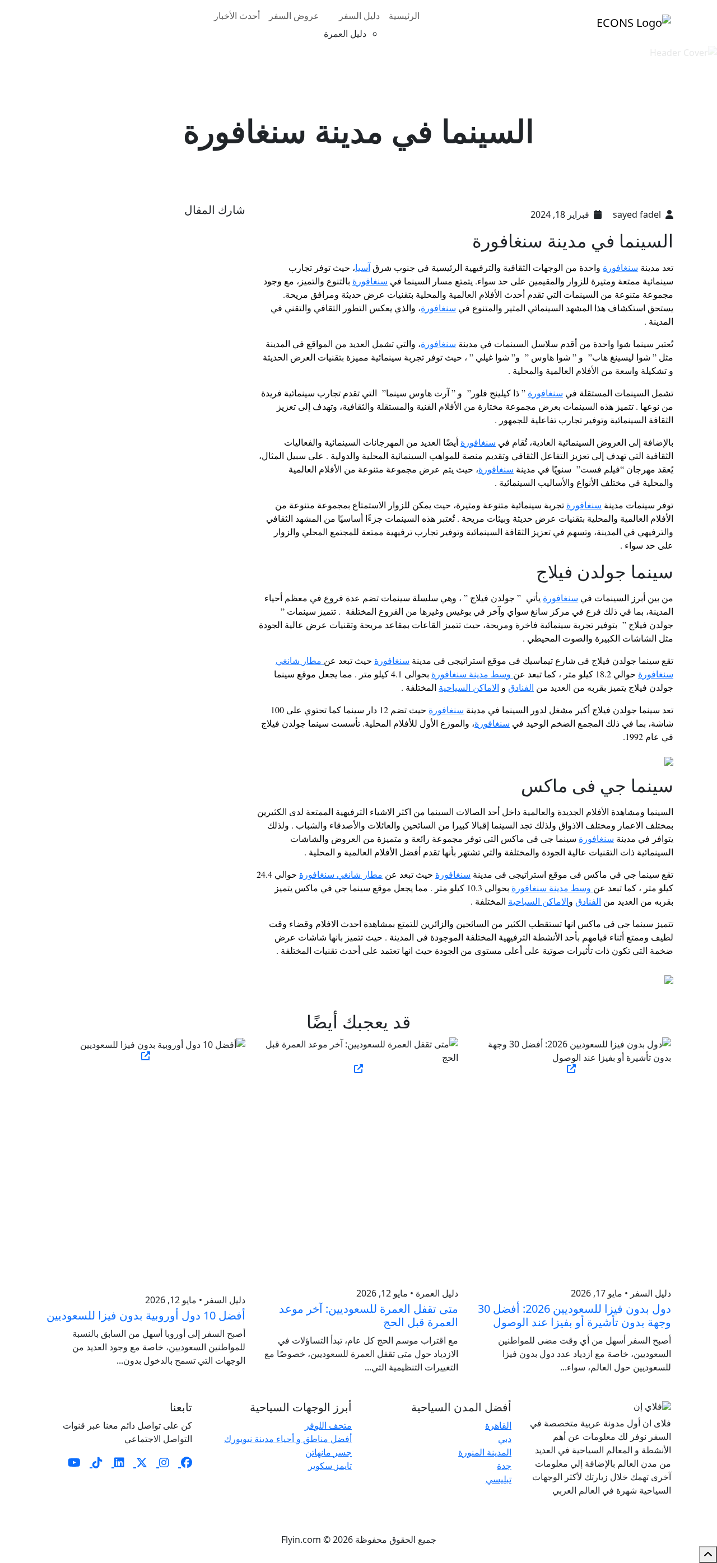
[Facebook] (185, 1462)
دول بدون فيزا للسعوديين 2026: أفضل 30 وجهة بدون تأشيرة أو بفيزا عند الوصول (574, 1315)
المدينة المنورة (484, 1452)
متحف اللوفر (328, 1425)
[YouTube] (74, 1462)
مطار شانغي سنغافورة (341, 874)
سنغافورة (620, 267)
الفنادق (521, 687)
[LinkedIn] (117, 1462)
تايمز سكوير (330, 1465)
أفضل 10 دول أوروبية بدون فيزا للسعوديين (145, 1315)
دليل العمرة (345, 33)
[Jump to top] (708, 1554)
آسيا (362, 267)
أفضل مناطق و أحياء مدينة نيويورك (288, 1439)
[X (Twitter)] (140, 1462)
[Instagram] (162, 1462)
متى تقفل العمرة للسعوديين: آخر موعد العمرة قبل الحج (368, 1315)
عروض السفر (294, 16)
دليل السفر (359, 16)
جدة (504, 1465)
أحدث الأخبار (237, 16)
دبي (504, 1439)
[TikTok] (96, 1462)
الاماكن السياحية (469, 687)
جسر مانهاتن (328, 1452)
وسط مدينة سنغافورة (472, 674)
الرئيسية (404, 16)
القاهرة (498, 1425)
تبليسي (498, 1479)
